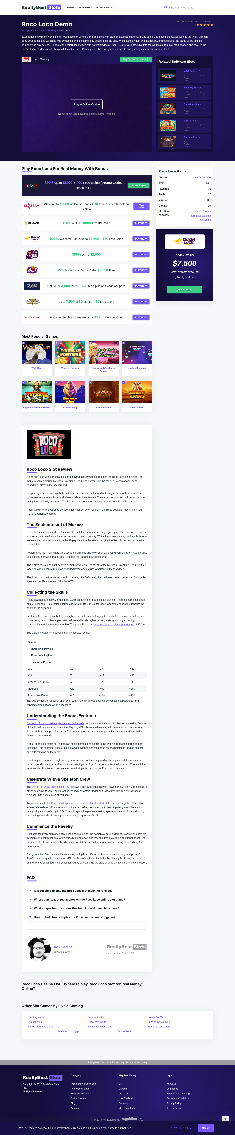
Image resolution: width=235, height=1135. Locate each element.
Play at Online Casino (87, 104)
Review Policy (174, 1108)
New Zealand (126, 1098)
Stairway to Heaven (158, 1026)
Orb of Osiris (35, 1022)
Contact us (172, 1088)
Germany (123, 1103)
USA (121, 1083)
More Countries (127, 1108)
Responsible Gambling (178, 1093)
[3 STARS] (204, 24)
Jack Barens (62, 947)
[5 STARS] (211, 24)
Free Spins (204, 219)
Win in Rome (125, 1031)
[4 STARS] (208, 24)
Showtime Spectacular (100, 1026)
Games (70, 7)
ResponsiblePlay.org (136, 1062)
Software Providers (81, 1093)
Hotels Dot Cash (156, 1017)
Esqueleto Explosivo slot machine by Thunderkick (79, 803)
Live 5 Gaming (48, 30)
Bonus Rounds (202, 211)
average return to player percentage (114, 624)
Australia (123, 1093)
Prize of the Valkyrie (158, 1022)
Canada (123, 1088)
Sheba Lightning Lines (40, 1026)
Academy (76, 1108)
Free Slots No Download (83, 1083)
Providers (84, 7)
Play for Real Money (136, 59)
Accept (206, 1128)
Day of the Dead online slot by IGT (51, 786)
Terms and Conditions (178, 1098)
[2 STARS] (201, 24)
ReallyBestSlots (30, 30)
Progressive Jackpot (199, 215)
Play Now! (184, 289)
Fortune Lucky (96, 1017)
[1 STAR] (197, 24)
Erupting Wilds (36, 1017)
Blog (73, 1103)
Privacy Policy (174, 1103)
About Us (171, 1083)
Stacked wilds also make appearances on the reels (55, 723)
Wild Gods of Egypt (68, 1031)
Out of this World (97, 1022)
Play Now (138, 185)
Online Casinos (103, 7)
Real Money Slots (80, 1088)
